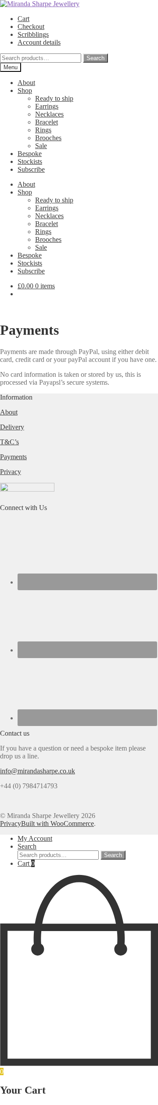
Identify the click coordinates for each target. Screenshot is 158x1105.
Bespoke (30, 153)
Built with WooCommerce (57, 823)
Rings (43, 130)
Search (95, 58)
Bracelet (46, 122)
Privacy (10, 471)
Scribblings (33, 34)
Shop (25, 90)
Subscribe (31, 169)
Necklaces (49, 114)
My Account (35, 838)
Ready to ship (54, 98)
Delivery (12, 427)
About (26, 82)
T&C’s (9, 442)
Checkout (31, 26)
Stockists (30, 161)
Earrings (46, 106)
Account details (39, 42)
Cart (23, 18)
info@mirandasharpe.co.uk (37, 771)
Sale (41, 145)
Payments (13, 456)
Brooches (48, 138)
